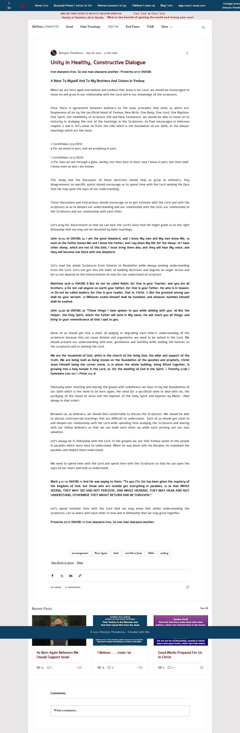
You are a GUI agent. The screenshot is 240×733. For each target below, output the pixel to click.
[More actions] (187, 53)
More (164, 27)
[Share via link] (80, 575)
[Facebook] (9, 3)
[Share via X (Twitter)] (61, 575)
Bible (151, 553)
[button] (23, 5)
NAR (150, 27)
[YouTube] (9, 8)
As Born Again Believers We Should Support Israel (58, 654)
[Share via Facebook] (52, 575)
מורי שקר (113, 27)
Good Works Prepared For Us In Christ (180, 654)
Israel (69, 27)
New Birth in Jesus (62, 563)
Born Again (101, 553)
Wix (147, 632)
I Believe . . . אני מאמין (114, 652)
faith (116, 553)
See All (204, 608)
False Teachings (90, 27)
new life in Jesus (133, 553)
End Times (133, 27)
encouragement (80, 553)
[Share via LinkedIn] (71, 575)
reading (164, 553)
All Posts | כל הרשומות (45, 27)
